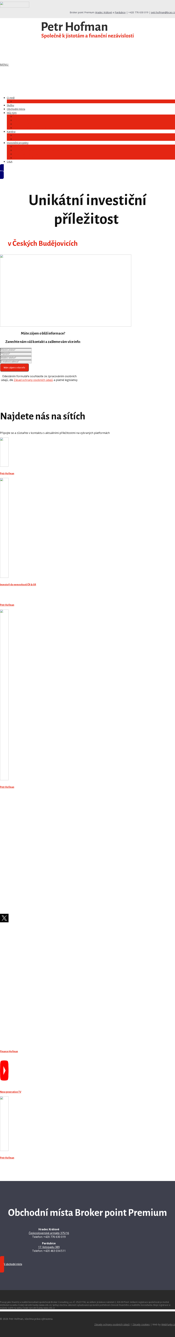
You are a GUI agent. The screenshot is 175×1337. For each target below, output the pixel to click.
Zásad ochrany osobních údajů (33, 380)
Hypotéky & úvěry (25, 120)
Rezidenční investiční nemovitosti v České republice (46, 146)
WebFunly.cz (168, 1324)
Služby (10, 105)
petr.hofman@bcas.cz (163, 12)
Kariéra (11, 131)
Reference (20, 101)
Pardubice (120, 12)
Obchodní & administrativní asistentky (38, 128)
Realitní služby (23, 124)
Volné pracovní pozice (28, 135)
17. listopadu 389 (49, 1247)
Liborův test (21, 139)
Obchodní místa (16, 109)
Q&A (9, 161)
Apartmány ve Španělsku (29, 158)
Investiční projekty (18, 142)
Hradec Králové (103, 12)
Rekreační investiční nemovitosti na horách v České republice (53, 150)
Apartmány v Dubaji (26, 154)
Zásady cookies (141, 1324)
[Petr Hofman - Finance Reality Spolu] (87, 37)
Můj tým (12, 112)
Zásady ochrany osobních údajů (112, 1324)
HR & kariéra (22, 116)
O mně (11, 97)
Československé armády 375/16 (49, 1233)
